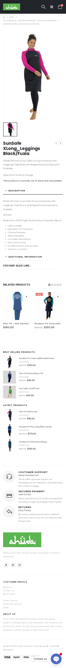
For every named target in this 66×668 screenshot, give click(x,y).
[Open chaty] (56, 659)
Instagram (13, 565)
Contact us (8, 590)
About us (8, 587)
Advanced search (12, 604)
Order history (10, 600)
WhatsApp (19, 565)
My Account (9, 594)
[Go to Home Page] (4, 17)
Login (6, 607)
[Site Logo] (11, 7)
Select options (26, 297)
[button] (43, 7)
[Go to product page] (9, 362)
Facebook (6, 565)
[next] (61, 143)
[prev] (56, 143)
